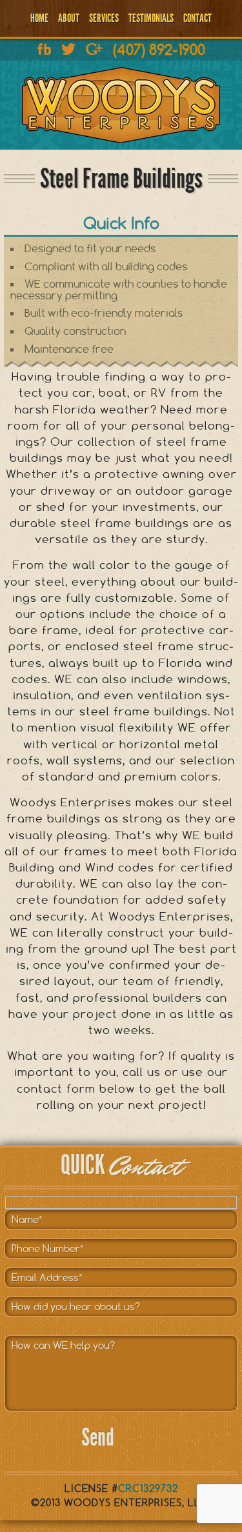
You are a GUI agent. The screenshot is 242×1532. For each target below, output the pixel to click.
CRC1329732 (148, 1488)
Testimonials (151, 18)
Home (39, 18)
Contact (197, 18)
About (68, 18)
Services (104, 18)
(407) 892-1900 (159, 49)
